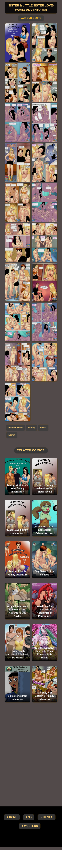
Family (31, 427)
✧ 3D (28, 817)
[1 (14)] (44, 282)
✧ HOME (11, 817)
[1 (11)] (17, 242)
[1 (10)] (44, 202)
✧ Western (29, 826)
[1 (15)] (17, 322)
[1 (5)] (17, 122)
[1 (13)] (17, 282)
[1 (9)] (17, 202)
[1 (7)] (17, 162)
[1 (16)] (44, 322)
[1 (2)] (44, 42)
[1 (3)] (17, 82)
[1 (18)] (44, 362)
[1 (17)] (17, 362)
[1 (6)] (44, 122)
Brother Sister (15, 427)
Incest (43, 427)
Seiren (11, 435)
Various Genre (31, 18)
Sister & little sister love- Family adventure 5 (31, 7)
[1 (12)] (44, 242)
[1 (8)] (44, 162)
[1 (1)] (17, 42)
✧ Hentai (46, 817)
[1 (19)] (17, 402)
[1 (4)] (44, 82)
